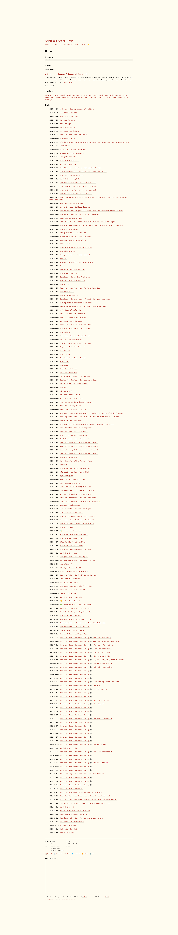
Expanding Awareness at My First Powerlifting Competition (83, 306)
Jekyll (107, 896)
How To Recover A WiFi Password (72, 314)
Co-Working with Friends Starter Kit (74, 439)
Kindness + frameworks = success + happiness (78, 498)
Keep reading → (69, 82)
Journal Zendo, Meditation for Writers (75, 343)
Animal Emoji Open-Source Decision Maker (76, 325)
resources (101, 97)
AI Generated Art (66, 391)
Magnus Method (65, 354)
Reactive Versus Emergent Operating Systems (77, 516)
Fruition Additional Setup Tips (72, 479)
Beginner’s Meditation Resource (72, 347)
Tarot (62, 266)
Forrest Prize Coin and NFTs (71, 398)
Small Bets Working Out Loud (71, 218)
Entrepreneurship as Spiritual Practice (76, 586)
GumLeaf (53, 843)
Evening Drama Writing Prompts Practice (76, 303)
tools (109, 97)
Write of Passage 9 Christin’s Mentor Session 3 (79, 450)
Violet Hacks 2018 (67, 833)
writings (48, 100)
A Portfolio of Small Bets (70, 310)
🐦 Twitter (66, 853)
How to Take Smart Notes (69, 273)
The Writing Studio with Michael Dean (75, 336)
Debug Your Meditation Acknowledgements (76, 428)
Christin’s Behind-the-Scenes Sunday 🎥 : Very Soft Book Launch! (86, 649)
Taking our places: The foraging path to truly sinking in (83, 171)
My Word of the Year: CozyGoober (73, 149)
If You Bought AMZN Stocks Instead (73, 384)
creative (87, 95)
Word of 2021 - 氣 (67, 807)
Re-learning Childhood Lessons (72, 821)
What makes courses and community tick (75, 619)
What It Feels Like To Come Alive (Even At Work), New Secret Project (87, 222)
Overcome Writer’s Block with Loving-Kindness (78, 575)
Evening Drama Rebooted (69, 295)
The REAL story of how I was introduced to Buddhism (80, 168)
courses (79, 95)
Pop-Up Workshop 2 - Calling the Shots (75, 236)
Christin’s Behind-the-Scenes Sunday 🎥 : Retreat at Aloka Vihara (86, 645)
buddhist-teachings (67, 95)
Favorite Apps (65, 124)
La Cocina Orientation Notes (71, 321)
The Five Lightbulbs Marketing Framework (76, 402)
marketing (113, 95)
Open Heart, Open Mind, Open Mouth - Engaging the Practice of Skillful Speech (91, 413)
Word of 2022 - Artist (69, 748)
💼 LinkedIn (48, 853)
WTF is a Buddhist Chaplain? (71, 597)
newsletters (49, 97)
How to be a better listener (71, 545)
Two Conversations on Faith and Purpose (76, 509)
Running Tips (65, 284)
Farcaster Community (68, 164)
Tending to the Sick (68, 593)
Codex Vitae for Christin (70, 829)
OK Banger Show (55, 848)
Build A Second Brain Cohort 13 (72, 280)
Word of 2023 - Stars (68, 553)
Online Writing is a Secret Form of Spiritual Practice (82, 774)
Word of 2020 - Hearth (69, 825)
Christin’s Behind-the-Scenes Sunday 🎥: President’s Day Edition (86, 718)
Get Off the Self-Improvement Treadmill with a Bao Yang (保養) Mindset (88, 799)
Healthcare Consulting (72, 843)
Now (83, 44)
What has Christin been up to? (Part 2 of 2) (78, 182)
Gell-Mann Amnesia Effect (70, 395)
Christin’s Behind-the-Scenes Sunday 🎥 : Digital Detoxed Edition (86, 667)
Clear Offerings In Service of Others (75, 608)
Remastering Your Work (69, 127)
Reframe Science (55, 846)
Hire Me (67, 44)
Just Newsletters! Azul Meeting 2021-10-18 (77, 490)
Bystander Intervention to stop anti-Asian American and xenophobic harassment (91, 225)
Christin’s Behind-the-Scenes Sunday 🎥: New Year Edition (83, 744)
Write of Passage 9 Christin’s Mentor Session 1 (79, 442)
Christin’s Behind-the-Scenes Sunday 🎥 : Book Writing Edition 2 (86, 652)
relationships (90, 97)
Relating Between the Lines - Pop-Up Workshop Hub (80, 288)
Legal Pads (64, 361)
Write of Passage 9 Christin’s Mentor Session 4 (79, 446)
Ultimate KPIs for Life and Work (73, 542)
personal (65, 97)
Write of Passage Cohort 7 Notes (73, 317)
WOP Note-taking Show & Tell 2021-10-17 (76, 494)
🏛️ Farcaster (58, 853)
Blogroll (63, 465)
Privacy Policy (49, 899)
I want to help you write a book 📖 (74, 571)
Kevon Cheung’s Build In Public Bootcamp (76, 461)
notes (58, 97)
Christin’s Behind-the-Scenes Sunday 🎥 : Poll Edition (82, 704)
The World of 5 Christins (70, 579)
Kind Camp (64, 365)
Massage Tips (65, 350)
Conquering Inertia (67, 138)
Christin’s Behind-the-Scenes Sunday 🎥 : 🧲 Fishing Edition (84, 700)
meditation (123, 95)
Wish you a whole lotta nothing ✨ (73, 556)
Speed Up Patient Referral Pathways (74, 135)
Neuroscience (65, 332)
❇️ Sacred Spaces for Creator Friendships (76, 604)
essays (95, 95)
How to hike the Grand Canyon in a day (75, 549)
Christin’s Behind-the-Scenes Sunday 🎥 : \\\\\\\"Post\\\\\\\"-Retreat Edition (92, 660)
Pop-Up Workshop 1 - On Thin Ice (73, 233)
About (77, 44)
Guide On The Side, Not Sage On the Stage (76, 612)
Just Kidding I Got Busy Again (72, 630)
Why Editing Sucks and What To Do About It (77, 523)
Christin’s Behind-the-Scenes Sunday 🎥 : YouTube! (80, 685)
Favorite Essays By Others (70, 406)
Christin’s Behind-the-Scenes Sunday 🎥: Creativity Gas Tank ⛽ (85, 637)
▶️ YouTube (85, 853)
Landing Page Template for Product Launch (76, 262)
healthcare (104, 95)
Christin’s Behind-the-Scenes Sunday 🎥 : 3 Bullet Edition (83, 689)
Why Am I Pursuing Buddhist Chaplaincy (75, 207)
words (126, 97)
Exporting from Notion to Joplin (73, 409)
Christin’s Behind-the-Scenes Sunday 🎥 (76, 671)
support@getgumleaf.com (68, 899)
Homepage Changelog (67, 120)
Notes (47, 44)
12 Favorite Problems (68, 113)
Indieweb (63, 387)
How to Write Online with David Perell (75, 328)
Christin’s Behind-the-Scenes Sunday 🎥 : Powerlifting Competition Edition (90, 682)
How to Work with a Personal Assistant (75, 468)
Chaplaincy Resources (68, 457)
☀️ (88, 44)
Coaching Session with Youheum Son (73, 435)
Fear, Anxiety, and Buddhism (71, 203)
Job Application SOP (68, 157)
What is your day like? (69, 116)
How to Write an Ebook (69, 229)
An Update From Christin (69, 131)
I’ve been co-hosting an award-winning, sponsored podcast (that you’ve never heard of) (95, 142)
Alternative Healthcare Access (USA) (74, 472)
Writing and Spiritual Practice (72, 269)
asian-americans (51, 95)
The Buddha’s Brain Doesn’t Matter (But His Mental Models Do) (85, 803)
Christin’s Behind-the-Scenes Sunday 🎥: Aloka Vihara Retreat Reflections (89, 641)
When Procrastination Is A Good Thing (75, 626)
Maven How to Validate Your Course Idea (76, 247)
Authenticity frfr (67, 564)
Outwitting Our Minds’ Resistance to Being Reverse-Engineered (85, 796)
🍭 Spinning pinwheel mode (70, 531)
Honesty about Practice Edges (71, 538)
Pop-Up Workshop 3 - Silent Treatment (75, 255)
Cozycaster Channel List (69, 160)
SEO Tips (63, 258)
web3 (115, 97)
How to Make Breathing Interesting (73, 534)
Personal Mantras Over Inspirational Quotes (77, 560)
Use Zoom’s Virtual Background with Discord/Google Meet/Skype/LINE (87, 424)
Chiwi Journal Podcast (69, 369)
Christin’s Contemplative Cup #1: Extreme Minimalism (81, 792)
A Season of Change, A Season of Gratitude (66, 74)
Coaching (68, 846)
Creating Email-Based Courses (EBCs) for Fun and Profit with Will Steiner (89, 417)
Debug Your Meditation (57, 850)
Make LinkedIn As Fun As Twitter (73, 358)
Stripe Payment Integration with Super (75, 376)
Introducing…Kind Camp (69, 582)
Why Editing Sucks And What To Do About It (77, 520)
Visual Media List (67, 244)
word (120, 97)
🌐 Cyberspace (76, 853)
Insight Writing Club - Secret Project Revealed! (79, 214)
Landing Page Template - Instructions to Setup (78, 380)
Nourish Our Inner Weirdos (70, 615)
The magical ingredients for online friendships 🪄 (80, 501)
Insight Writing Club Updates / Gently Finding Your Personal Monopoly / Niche (91, 210)
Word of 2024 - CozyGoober (70, 179)
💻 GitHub (92, 853)
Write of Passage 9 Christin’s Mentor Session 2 (79, 453)
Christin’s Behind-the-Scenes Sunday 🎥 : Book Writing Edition (85, 656)
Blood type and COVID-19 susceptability (76, 814)
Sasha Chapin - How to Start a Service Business (79, 186)
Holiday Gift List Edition (70, 568)
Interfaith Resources (68, 372)
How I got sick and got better (72, 175)
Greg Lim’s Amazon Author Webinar (73, 240)
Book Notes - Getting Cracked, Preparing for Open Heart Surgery (85, 299)
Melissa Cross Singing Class (71, 339)
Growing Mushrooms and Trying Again (74, 634)
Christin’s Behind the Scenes (71, 788)
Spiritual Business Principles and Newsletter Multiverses (83, 623)
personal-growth (77, 97)
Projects (56, 44)
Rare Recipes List (67, 291)
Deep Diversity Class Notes (71, 420)
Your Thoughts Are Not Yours (71, 512)
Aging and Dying (66, 475)
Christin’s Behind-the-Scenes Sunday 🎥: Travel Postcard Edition (86, 752)
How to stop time (66, 527)
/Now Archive (65, 146)
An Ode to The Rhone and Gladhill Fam (75, 810)
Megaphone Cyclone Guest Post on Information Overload (81, 818)
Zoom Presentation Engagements (72, 153)
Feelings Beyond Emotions (70, 505)
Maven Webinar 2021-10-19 (70, 483)
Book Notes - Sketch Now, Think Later (75, 277)
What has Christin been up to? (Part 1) (76, 193)
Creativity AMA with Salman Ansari (73, 431)
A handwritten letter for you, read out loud (78, 190)
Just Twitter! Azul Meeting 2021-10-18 (75, 487)
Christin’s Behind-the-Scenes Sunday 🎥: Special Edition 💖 (84, 763)
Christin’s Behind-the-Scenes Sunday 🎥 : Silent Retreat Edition (86, 663)
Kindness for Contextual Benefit (72, 590)
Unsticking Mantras (67, 251)
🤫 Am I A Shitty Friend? (70, 601)
